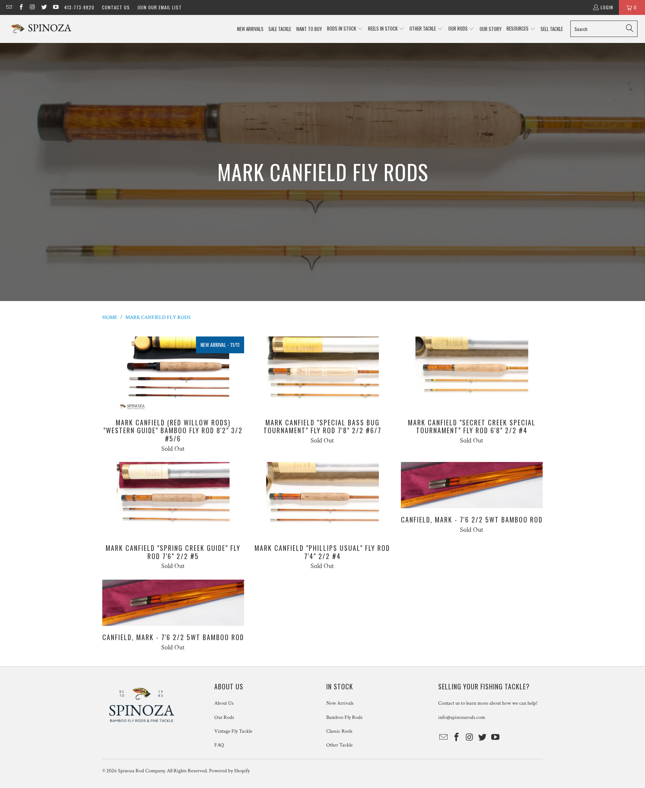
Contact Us (116, 7)
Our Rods (224, 717)
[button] (345, 29)
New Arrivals (339, 703)
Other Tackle (339, 745)
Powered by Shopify (229, 770)
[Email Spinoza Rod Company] (9, 7)
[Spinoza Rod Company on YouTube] (55, 7)
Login (607, 7)
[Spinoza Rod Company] (42, 29)
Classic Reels (339, 731)
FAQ (219, 745)
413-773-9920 (79, 7)
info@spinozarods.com (461, 717)
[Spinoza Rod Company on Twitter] (44, 7)
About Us (224, 703)
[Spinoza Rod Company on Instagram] (32, 7)
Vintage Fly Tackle (233, 731)
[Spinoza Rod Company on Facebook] (20, 7)
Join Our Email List (159, 7)
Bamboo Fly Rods (344, 717)
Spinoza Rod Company (141, 770)
